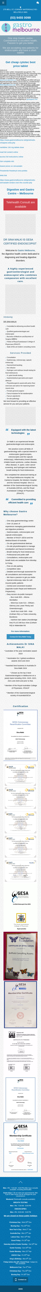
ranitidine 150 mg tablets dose (12, 147)
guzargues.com (32, 99)
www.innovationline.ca (8, 80)
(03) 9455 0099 (20, 17)
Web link (3, 175)
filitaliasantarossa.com (8, 85)
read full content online (9, 152)
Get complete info (7, 161)
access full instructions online (11, 157)
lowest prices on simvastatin (11, 166)
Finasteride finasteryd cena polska (13, 171)
